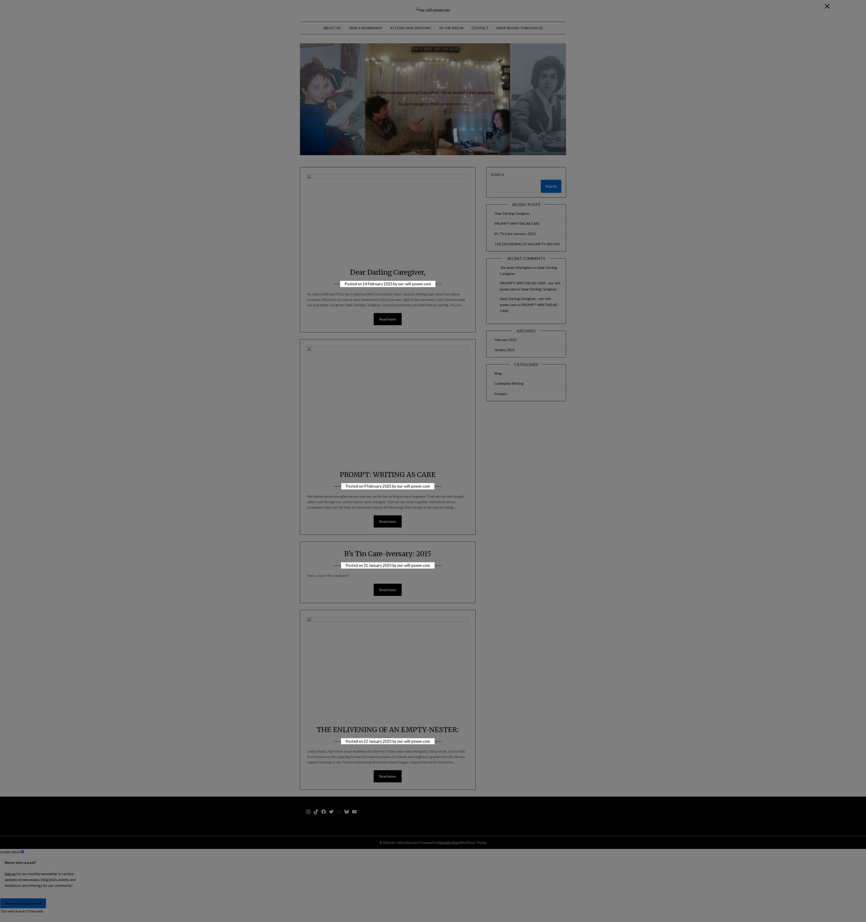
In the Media (451, 28)
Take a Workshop (365, 28)
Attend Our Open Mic (410, 28)
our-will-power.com (414, 283)
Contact (480, 28)
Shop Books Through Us (519, 28)
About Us (332, 28)
